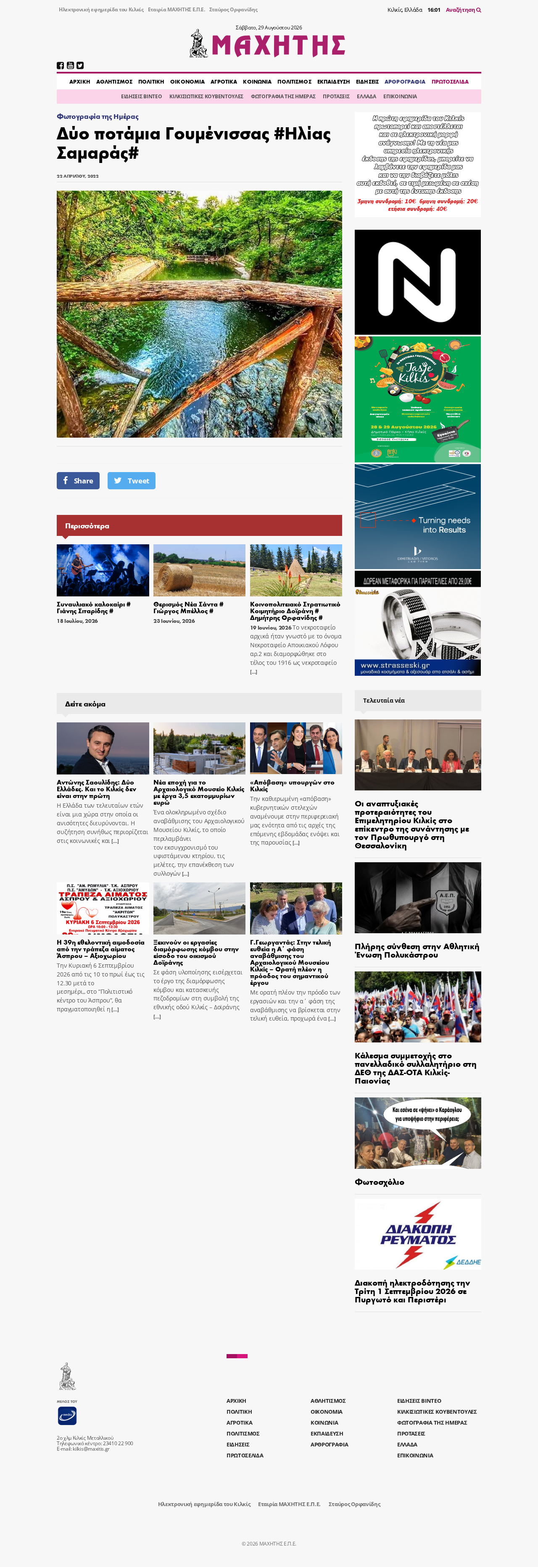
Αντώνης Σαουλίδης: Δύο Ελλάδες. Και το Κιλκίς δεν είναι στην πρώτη (96, 788)
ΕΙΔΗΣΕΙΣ (367, 81)
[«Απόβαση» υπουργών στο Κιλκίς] (296, 748)
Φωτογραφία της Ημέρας (97, 116)
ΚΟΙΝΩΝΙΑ (257, 81)
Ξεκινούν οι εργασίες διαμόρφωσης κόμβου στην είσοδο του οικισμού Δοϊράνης (196, 951)
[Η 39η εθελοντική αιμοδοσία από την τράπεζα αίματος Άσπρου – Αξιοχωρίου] (103, 908)
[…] (254, 671)
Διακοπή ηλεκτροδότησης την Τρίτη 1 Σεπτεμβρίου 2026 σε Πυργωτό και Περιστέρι (412, 1290)
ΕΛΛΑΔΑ (366, 96)
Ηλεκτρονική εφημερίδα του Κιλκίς (101, 9)
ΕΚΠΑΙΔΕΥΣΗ (333, 81)
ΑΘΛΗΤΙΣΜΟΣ (114, 81)
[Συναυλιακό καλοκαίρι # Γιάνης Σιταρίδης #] (103, 570)
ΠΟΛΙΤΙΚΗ (151, 81)
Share (83, 481)
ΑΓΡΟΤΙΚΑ (224, 81)
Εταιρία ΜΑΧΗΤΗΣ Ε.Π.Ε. (176, 9)
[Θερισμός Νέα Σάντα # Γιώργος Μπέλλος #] (199, 570)
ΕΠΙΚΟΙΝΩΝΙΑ (400, 96)
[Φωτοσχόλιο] (418, 1132)
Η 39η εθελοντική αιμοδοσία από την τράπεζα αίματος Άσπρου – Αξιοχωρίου (101, 948)
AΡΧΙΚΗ (79, 81)
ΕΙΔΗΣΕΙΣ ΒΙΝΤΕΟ (141, 96)
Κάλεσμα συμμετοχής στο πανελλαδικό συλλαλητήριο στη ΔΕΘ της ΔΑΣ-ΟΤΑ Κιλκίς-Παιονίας (416, 1067)
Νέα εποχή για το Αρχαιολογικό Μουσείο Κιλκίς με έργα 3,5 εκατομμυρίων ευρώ (198, 791)
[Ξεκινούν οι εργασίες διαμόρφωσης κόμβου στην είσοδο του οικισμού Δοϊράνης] (199, 908)
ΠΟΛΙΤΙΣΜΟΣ (294, 81)
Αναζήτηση (461, 9)
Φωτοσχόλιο (379, 1181)
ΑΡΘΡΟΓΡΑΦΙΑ (405, 81)
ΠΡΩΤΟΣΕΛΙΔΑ (450, 81)
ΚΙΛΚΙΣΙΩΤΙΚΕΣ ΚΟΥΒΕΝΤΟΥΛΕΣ (206, 96)
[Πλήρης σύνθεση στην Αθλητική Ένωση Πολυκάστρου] (418, 897)
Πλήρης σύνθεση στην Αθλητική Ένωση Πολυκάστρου (417, 950)
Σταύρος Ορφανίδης (233, 9)
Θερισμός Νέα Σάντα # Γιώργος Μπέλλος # (188, 607)
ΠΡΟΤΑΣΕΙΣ (336, 96)
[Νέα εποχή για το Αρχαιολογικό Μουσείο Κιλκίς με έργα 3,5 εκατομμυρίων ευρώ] (199, 748)
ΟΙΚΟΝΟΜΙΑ (187, 81)
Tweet (138, 481)
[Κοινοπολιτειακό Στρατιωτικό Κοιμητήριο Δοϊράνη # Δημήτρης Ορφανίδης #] (296, 570)
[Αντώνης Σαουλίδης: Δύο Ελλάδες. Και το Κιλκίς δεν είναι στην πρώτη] (103, 748)
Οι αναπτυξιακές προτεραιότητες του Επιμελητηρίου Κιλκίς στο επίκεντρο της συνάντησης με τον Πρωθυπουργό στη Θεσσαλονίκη (412, 823)
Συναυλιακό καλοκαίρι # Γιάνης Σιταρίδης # (94, 607)
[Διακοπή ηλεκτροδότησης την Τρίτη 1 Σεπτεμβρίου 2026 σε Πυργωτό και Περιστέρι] (418, 1234)
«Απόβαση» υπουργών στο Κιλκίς (292, 785)
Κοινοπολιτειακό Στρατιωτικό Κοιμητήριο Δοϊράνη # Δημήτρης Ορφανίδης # (295, 610)
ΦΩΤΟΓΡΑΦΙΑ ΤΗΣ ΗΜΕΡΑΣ (283, 96)
